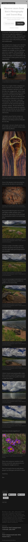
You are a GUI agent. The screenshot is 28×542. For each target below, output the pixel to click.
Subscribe (20, 23)
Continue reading (14, 27)
